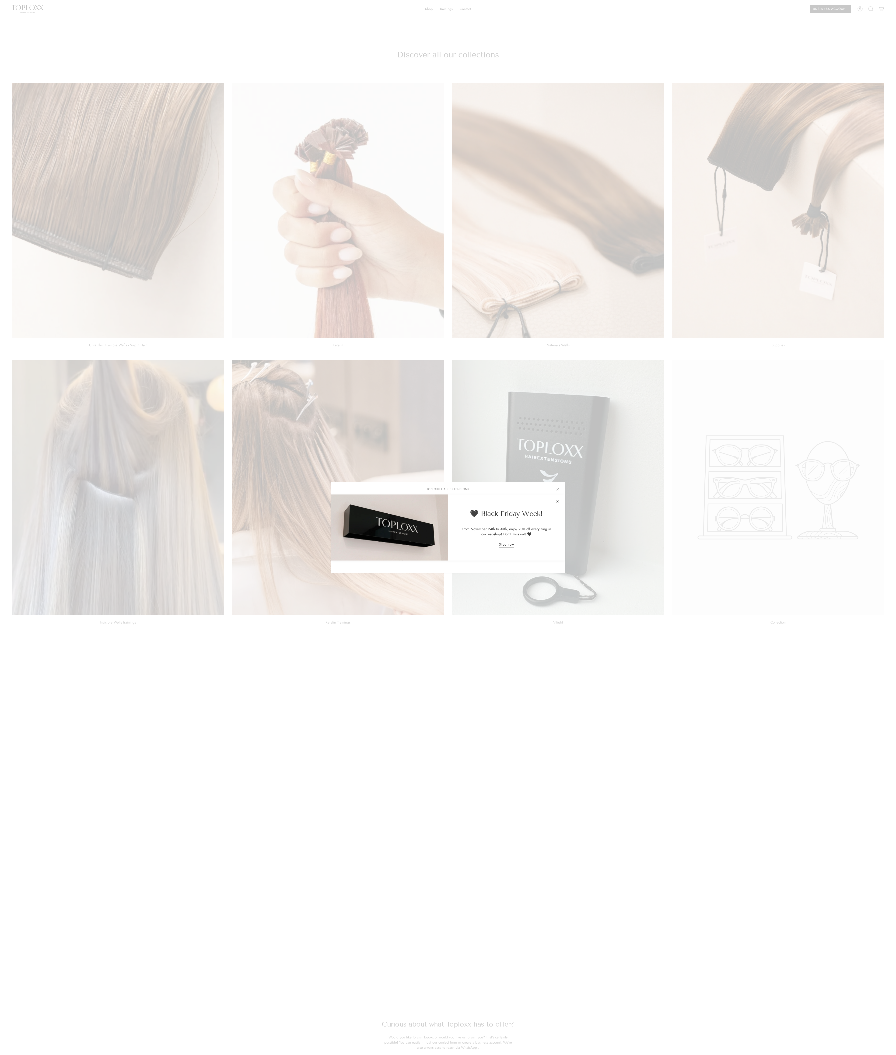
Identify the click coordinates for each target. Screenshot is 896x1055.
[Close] (557, 501)
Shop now (506, 544)
